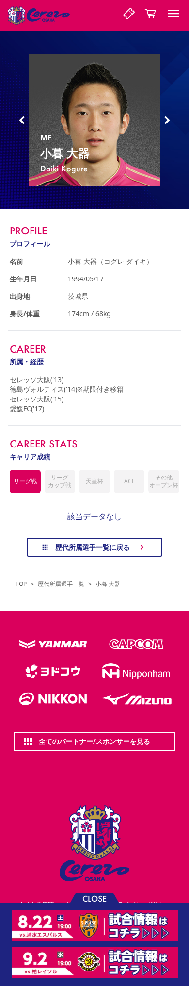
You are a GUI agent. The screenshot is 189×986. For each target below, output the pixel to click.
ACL (129, 481)
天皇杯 (94, 481)
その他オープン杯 (163, 481)
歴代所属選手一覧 (61, 584)
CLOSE (94, 898)
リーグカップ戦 (59, 481)
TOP (21, 584)
